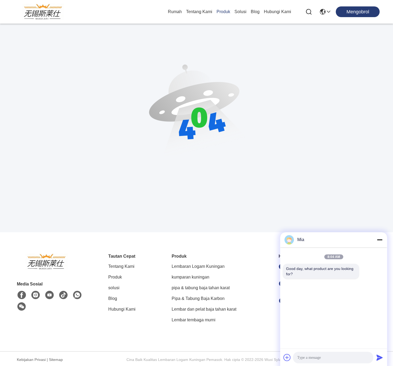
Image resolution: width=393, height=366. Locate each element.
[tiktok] (63, 295)
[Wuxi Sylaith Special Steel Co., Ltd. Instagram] (35, 295)
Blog (255, 11)
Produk (223, 11)
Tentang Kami (199, 11)
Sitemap (56, 359)
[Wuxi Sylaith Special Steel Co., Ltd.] (42, 12)
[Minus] (379, 240)
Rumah (175, 11)
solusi (240, 11)
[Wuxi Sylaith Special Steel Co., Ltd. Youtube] (49, 295)
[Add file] (287, 357)
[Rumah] (46, 268)
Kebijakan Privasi (31, 359)
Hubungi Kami (277, 11)
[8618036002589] (77, 295)
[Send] (379, 357)
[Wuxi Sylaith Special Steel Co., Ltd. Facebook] (21, 295)
